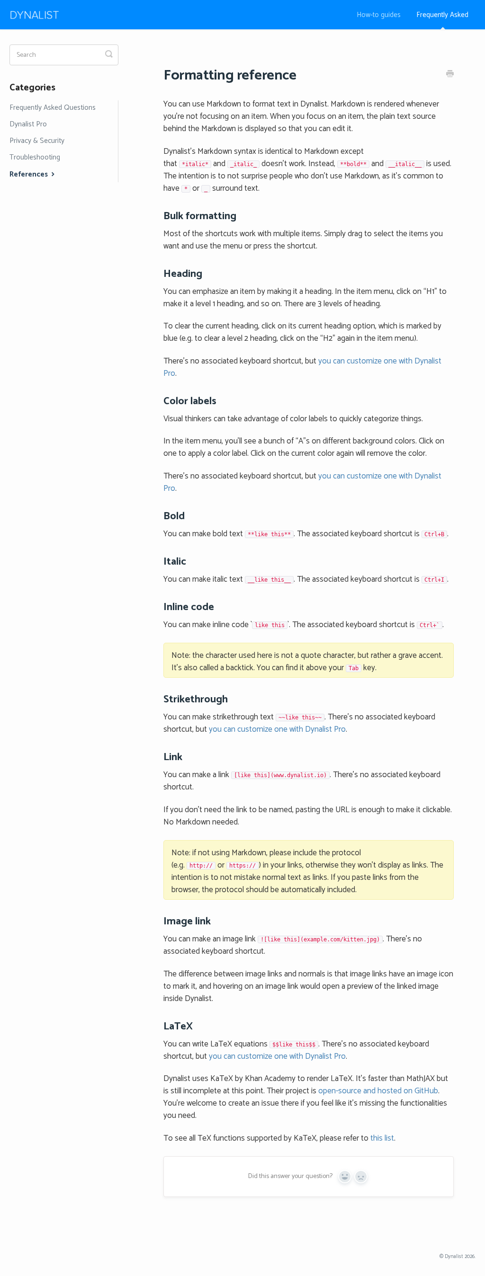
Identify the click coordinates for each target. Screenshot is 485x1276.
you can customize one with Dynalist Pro (277, 729)
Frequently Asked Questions (52, 108)
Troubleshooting (34, 157)
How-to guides (379, 15)
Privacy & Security (36, 141)
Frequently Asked (442, 15)
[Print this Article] (450, 75)
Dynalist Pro (28, 124)
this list (382, 1138)
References (29, 174)
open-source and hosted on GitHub (378, 1091)
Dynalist (454, 1256)
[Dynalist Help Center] (39, 14)
